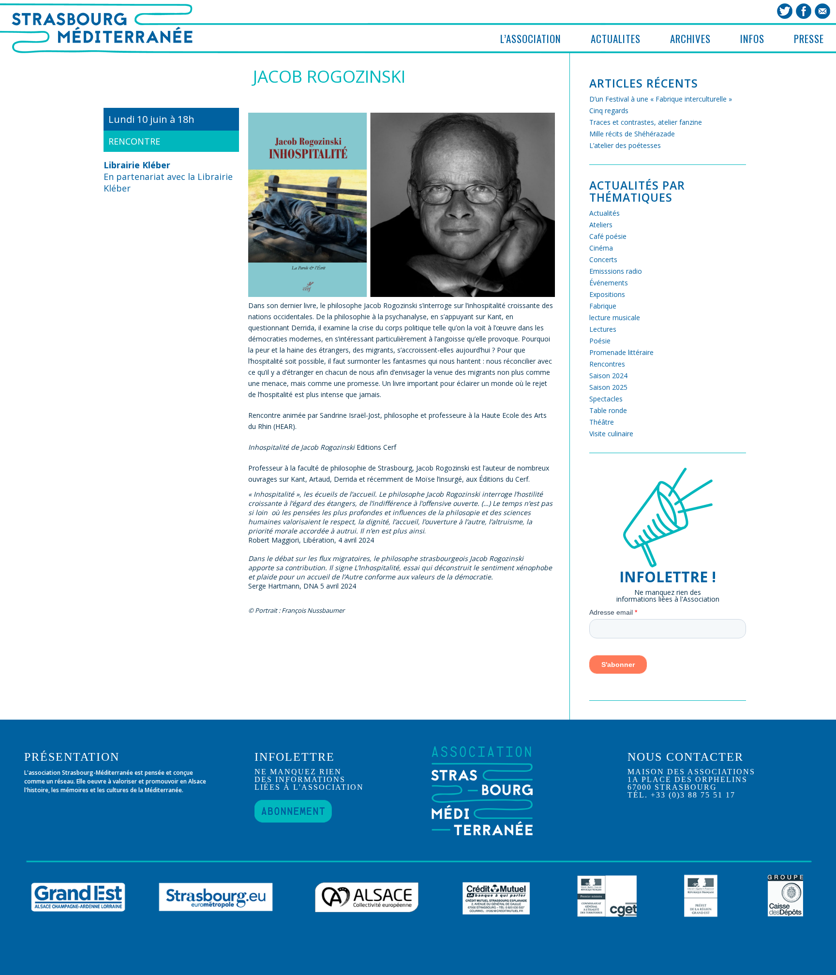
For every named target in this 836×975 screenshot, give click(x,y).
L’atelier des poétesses (625, 145)
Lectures (602, 329)
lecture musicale (614, 317)
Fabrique (602, 305)
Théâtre (601, 422)
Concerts (603, 259)
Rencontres (607, 364)
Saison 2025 (608, 387)
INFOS (752, 38)
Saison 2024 (608, 375)
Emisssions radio (615, 271)
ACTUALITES (616, 38)
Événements (608, 282)
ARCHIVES (690, 38)
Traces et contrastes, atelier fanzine (645, 122)
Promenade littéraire (621, 352)
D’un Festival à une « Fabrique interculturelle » (660, 98)
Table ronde (608, 410)
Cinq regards (608, 110)
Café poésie (608, 236)
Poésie (600, 340)
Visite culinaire (611, 433)
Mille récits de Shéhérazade (632, 133)
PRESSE (809, 38)
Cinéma (601, 247)
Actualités (604, 213)
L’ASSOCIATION (530, 38)
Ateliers (600, 224)
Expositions (607, 294)
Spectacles (606, 398)
